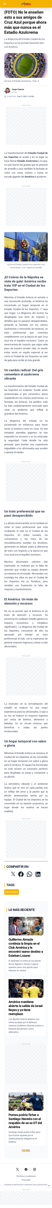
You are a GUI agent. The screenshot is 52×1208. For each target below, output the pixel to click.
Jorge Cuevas (18, 89)
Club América (11, 892)
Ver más (26, 1150)
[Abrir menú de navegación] (4, 3)
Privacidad (26, 1180)
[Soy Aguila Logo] (26, 3)
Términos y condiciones (26, 1176)
